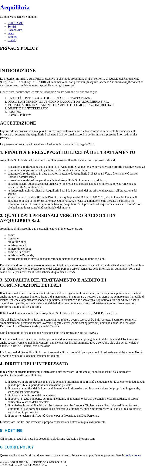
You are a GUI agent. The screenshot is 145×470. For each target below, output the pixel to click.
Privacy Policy (56, 465)
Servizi (12, 26)
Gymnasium (15, 30)
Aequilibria (15, 7)
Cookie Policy (76, 465)
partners (12, 36)
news (11, 33)
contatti (12, 40)
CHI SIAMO (15, 23)
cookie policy (133, 455)
